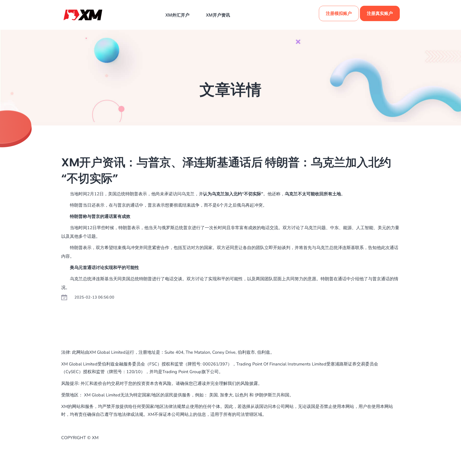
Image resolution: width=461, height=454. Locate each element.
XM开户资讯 (218, 15)
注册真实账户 (380, 13)
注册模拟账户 (339, 13)
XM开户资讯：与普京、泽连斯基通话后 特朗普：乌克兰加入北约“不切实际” (226, 170)
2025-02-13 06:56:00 (94, 297)
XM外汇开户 (177, 15)
